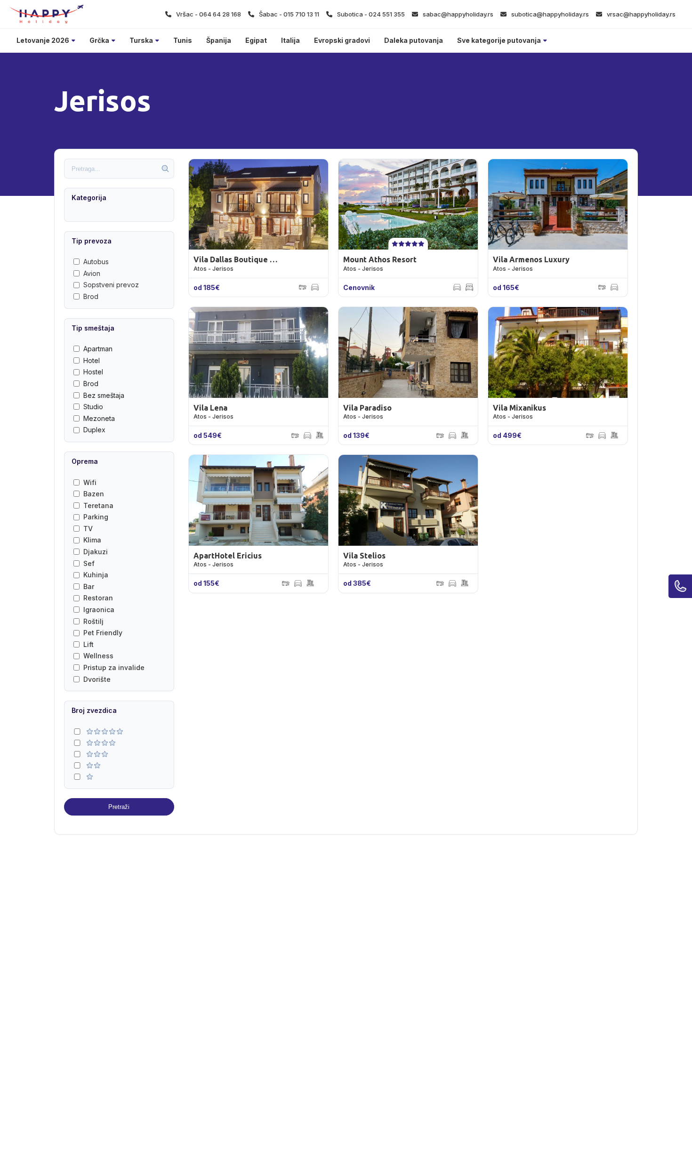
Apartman (98, 349)
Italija (290, 40)
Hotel (91, 360)
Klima (92, 540)
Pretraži (118, 806)
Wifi (90, 482)
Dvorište (97, 679)
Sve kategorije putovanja (499, 40)
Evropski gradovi (342, 40)
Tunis (182, 40)
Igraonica (98, 610)
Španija (218, 40)
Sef (89, 563)
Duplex (94, 430)
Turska (141, 40)
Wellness (98, 656)
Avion (91, 273)
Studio (93, 407)
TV (88, 529)
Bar (88, 586)
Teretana (98, 505)
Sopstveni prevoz (111, 285)
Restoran (98, 598)
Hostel (93, 372)
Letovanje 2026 (42, 40)
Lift (88, 644)
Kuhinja (95, 575)
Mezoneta (99, 418)
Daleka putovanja (413, 40)
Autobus (96, 262)
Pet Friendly (102, 633)
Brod (90, 296)
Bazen (93, 494)
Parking (95, 517)
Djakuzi (95, 552)
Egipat (256, 40)
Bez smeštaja (103, 395)
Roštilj (93, 621)
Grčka (99, 40)
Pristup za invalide (114, 667)
